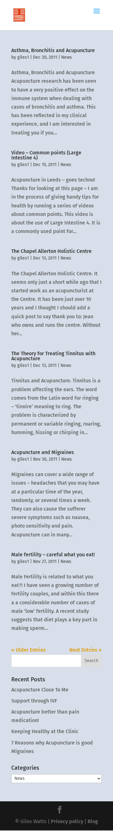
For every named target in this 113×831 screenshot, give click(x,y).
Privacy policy (67, 821)
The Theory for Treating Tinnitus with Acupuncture (53, 356)
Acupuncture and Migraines (42, 452)
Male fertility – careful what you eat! (53, 555)
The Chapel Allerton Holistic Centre (51, 251)
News (66, 57)
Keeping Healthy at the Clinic (44, 731)
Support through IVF (34, 701)
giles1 (23, 57)
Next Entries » (85, 650)
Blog (93, 821)
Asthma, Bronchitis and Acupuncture (53, 50)
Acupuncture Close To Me (39, 690)
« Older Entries (28, 650)
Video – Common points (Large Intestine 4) (46, 155)
